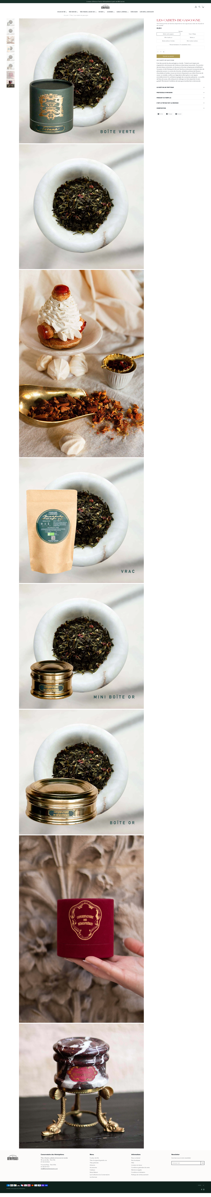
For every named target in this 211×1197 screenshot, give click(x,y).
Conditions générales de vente (140, 1167)
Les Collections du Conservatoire (100, 1174)
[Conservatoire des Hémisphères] (105, 7)
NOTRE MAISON (134, 12)
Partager (170, 114)
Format (180, 31)
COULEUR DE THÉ (61, 12)
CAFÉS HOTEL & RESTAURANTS (147, 12)
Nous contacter (135, 1158)
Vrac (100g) (192, 34)
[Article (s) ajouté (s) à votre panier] (203, 7)
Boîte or (192, 37)
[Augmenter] (163, 52)
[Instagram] (203, 1189)
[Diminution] (158, 52)
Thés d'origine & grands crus (98, 1160)
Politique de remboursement (139, 1174)
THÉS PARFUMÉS (72, 12)
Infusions (92, 1165)
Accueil (66, 15)
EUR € (199, 1185)
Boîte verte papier (168, 34)
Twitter (161, 114)
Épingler (179, 114)
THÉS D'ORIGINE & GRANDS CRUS (87, 12)
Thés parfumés (94, 1163)
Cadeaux (92, 1170)
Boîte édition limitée (168, 41)
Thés (71, 15)
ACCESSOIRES (110, 12)
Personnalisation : (180, 44)
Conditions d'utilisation (138, 1172)
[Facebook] (201, 1189)
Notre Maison (94, 1172)
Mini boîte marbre (192, 41)
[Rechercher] (199, 7)
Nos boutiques (135, 1160)
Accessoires (93, 1167)
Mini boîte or (168, 37)
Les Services (93, 1177)
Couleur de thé (94, 1158)
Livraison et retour (136, 1165)
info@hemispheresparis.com (49, 1168)
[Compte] (196, 7)
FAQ (132, 1163)
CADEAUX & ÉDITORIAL (122, 12)
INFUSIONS (101, 12)
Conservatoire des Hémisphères (18, 1188)
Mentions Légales (136, 1170)
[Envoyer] (202, 1163)
